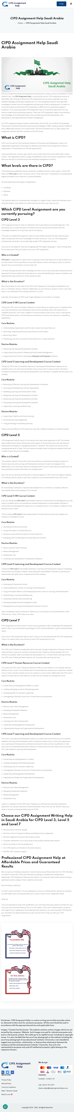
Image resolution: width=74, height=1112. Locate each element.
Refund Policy (6, 1083)
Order (61, 4)
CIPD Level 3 (13, 174)
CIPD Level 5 (21, 501)
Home (20, 23)
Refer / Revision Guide (9, 1091)
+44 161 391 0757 (48, 1085)
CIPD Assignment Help (23, 96)
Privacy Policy (6, 1080)
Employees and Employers (41, 356)
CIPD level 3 (5, 260)
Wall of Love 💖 (7, 1094)
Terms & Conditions (8, 1087)
